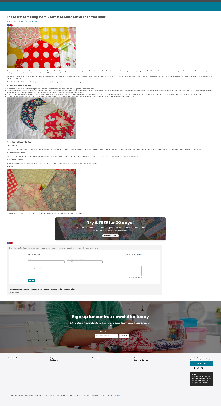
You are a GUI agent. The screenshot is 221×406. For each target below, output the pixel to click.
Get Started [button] (201, 363)
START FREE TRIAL (110, 236)
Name (30, 259)
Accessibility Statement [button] (92, 396)
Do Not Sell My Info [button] (75, 396)
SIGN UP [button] (124, 335)
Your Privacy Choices (110, 396)
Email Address (75, 259)
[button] (8, 25)
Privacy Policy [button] (61, 396)
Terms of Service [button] (48, 396)
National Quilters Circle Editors (29, 21)
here (95, 248)
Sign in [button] (139, 255)
